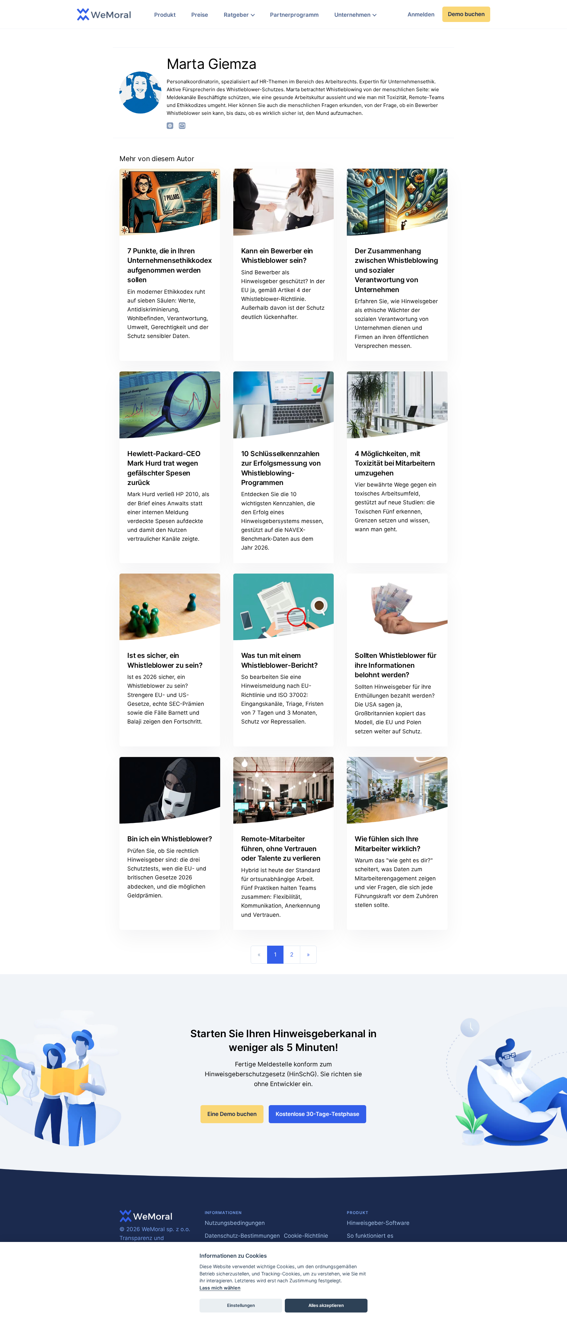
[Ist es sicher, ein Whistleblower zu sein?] (169, 607)
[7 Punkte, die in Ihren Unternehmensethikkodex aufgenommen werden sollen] (169, 202)
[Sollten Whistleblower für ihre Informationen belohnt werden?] (397, 607)
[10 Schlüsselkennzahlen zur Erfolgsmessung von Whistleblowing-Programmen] (283, 404)
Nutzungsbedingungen (235, 1223)
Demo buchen (466, 14)
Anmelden (421, 14)
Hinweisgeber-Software (378, 1223)
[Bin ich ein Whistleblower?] (169, 790)
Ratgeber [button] (236, 14)
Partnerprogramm (294, 14)
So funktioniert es (370, 1235)
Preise (199, 14)
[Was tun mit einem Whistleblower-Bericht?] (283, 607)
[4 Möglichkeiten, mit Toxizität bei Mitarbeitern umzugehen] (397, 404)
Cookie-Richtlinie (306, 1235)
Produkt (165, 14)
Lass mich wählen (220, 1288)
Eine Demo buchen (232, 1114)
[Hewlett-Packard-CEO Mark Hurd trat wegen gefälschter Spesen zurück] (169, 404)
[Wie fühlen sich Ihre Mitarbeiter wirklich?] (397, 790)
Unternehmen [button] (352, 14)
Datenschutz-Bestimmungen (242, 1235)
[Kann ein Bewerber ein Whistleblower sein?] (283, 202)
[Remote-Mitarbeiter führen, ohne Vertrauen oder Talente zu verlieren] (283, 790)
